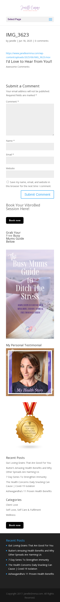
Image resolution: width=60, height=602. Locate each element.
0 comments (41, 40)
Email (10, 154)
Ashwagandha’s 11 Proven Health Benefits (29, 491)
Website (10, 168)
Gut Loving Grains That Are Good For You (28, 462)
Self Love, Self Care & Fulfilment (23, 509)
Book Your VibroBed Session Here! (23, 206)
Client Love (12, 504)
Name (10, 140)
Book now (14, 220)
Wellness (11, 514)
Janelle (12, 40)
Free (9, 235)
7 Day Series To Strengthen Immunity (26, 476)
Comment (12, 101)
